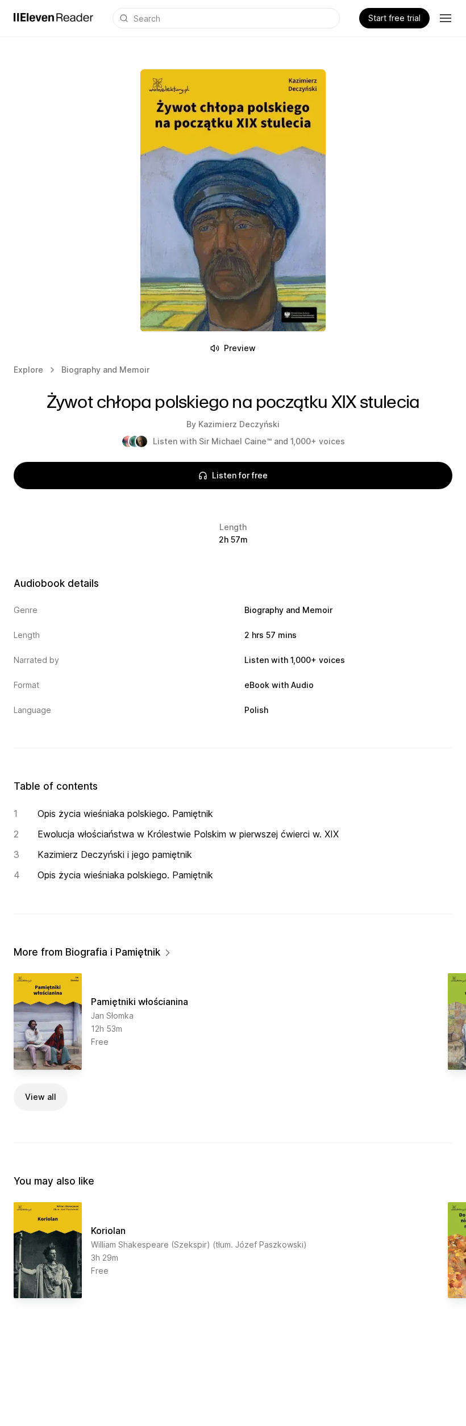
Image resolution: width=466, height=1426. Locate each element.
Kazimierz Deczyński (239, 424)
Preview (240, 348)
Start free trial (394, 18)
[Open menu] (445, 18)
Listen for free (240, 475)
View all (40, 1097)
